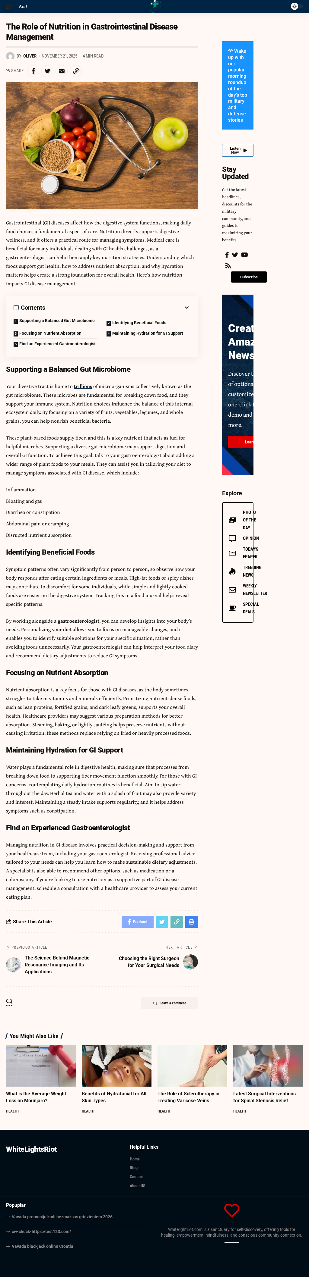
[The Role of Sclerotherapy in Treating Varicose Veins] (192, 1066)
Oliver (30, 56)
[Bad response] (233, 1242)
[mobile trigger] (11, 6)
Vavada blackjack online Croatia (42, 1246)
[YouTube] (245, 255)
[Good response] (230, 1242)
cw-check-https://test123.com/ (41, 1231)
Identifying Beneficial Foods (139, 322)
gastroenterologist (78, 620)
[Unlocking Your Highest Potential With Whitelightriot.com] (154, 6)
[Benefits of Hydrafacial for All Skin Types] (116, 1066)
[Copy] (226, 1242)
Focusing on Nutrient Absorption (50, 333)
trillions (83, 386)
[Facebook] (227, 255)
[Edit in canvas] (237, 1242)
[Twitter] (235, 255)
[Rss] (228, 266)
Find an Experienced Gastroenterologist (57, 343)
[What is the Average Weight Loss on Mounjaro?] (41, 1066)
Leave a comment (173, 1003)
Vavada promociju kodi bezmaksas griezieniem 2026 (62, 1216)
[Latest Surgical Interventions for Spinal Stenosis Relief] (268, 1066)
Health (12, 1111)
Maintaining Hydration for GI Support (147, 333)
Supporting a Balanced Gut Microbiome (57, 320)
